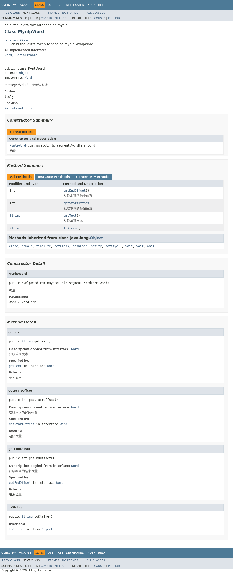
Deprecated (75, 5)
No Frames (70, 12)
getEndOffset (75, 190)
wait (129, 246)
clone (13, 246)
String (15, 215)
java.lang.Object (18, 40)
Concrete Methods (92, 177)
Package (25, 5)
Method (60, 18)
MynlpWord (18, 145)
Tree (59, 5)
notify (96, 246)
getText (70, 215)
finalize (43, 246)
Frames (53, 12)
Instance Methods (54, 177)
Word (8, 55)
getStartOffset (76, 203)
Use (50, 5)
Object (24, 73)
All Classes (96, 12)
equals (27, 246)
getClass (61, 246)
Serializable (26, 55)
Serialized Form (18, 108)
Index (91, 5)
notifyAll (113, 246)
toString (71, 228)
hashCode (80, 246)
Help (101, 5)
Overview (8, 5)
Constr (46, 18)
